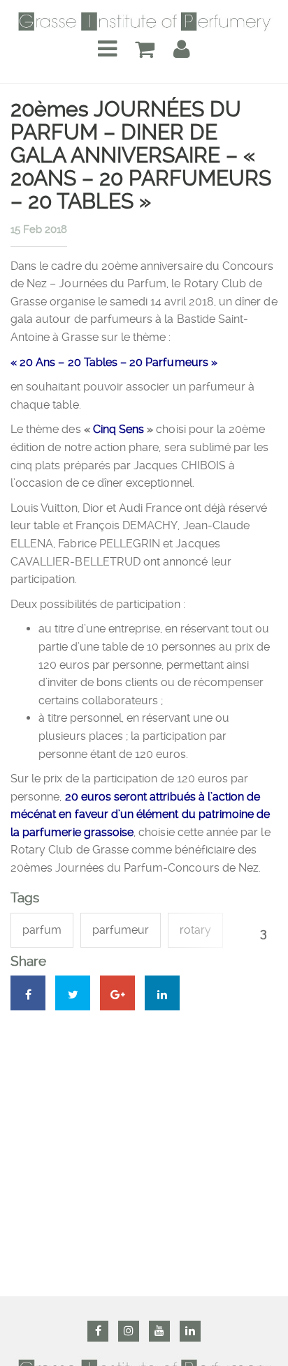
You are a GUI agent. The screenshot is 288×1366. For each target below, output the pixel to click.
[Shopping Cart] (144, 49)
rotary (195, 929)
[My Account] (182, 49)
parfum (42, 929)
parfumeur (120, 929)
